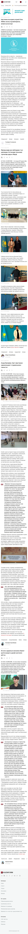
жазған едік (22, 854)
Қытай (22, 139)
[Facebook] (9, 27)
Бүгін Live (4, 858)
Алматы (16, 139)
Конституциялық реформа (20, 5)
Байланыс (3, 921)
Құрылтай (17, 352)
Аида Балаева (13, 639)
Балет (10, 858)
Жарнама (3, 924)
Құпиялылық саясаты (6, 903)
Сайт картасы (4, 919)
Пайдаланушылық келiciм (7, 901)
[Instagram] (2, 27)
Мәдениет (4, 139)
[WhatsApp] (4, 27)
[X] (12, 27)
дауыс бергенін (15, 347)
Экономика (3, 891)
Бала (20, 639)
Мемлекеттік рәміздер (6, 906)
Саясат (2, 885)
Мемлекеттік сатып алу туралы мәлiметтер (11, 911)
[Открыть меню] (26, 2)
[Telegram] (7, 27)
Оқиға (2, 883)
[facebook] (9, 875)
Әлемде (3, 893)
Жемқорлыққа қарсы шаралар (8, 908)
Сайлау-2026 (8, 5)
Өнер (10, 139)
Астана (11, 352)
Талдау (2, 888)
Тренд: (2, 5)
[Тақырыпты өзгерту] (21, 2)
